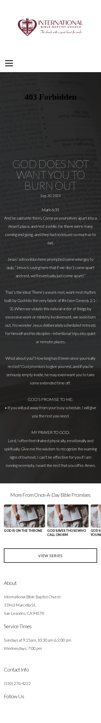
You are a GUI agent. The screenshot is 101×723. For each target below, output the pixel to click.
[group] (24, 521)
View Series (50, 555)
